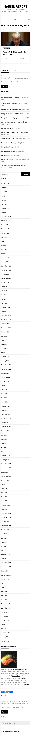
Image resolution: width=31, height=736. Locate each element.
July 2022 (4, 385)
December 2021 (6, 414)
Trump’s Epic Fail (6, 147)
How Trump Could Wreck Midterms (11, 103)
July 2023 (4, 336)
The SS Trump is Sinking (8, 143)
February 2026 (5, 208)
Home (3, 731)
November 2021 (6, 418)
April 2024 (4, 299)
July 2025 (4, 237)
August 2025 (5, 233)
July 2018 (4, 583)
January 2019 (5, 558)
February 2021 (5, 455)
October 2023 (5, 324)
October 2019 (5, 521)
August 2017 (5, 620)
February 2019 (5, 554)
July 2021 (4, 435)
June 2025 (4, 241)
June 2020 (4, 488)
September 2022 (6, 377)
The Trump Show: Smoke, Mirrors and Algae (14, 122)
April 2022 (4, 398)
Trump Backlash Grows (8, 151)
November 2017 (6, 612)
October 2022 (5, 373)
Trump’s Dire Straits (7, 155)
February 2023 (5, 357)
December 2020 (6, 464)
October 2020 (5, 472)
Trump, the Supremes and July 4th (11, 114)
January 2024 (5, 311)
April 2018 (4, 596)
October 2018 (5, 571)
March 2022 (4, 402)
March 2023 (4, 352)
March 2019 (4, 550)
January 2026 (5, 212)
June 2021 (4, 439)
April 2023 (4, 348)
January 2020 (5, 509)
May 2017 (4, 628)
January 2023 (5, 361)
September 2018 (6, 575)
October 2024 (5, 274)
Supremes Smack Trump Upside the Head (13, 165)
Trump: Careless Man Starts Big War (12, 159)
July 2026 (4, 188)
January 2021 (5, 460)
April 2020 (4, 497)
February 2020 (5, 505)
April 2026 (4, 200)
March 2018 (4, 600)
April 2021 (4, 447)
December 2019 (6, 513)
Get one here (16, 676)
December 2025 (6, 216)
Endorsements (9, 731)
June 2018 (4, 587)
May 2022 (4, 394)
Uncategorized (6, 48)
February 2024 (5, 307)
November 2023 (6, 319)
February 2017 (5, 633)
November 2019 (6, 517)
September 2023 (6, 328)
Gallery (27, 684)
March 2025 (4, 253)
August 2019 (5, 530)
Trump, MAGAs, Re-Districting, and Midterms (14, 132)
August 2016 (5, 641)
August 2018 (5, 579)
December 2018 (6, 563)
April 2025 (4, 249)
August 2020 (5, 480)
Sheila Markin (9, 59)
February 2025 (5, 258)
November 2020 (6, 468)
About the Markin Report (8, 732)
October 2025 (5, 225)
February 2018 (5, 604)
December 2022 (6, 365)
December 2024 (6, 266)
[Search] (29, 20)
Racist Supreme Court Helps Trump (11, 138)
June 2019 (4, 538)
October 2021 (5, 422)
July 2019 (4, 534)
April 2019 (4, 546)
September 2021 (6, 427)
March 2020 (4, 501)
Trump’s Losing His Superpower (10, 118)
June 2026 (4, 192)
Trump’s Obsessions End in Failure (11, 97)
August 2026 (5, 183)
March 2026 (4, 204)
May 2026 (4, 196)
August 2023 (5, 332)
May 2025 (4, 245)
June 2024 (4, 291)
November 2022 (6, 369)
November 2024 (6, 270)
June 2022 (4, 389)
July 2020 (4, 484)
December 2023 (6, 315)
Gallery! (23, 678)
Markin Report (15, 6)
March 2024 (4, 303)
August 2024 (5, 282)
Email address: (5, 82)
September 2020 (6, 476)
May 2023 (4, 344)
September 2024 (6, 278)
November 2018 (6, 567)
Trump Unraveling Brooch (18, 669)
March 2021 (4, 451)
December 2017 (6, 608)
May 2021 (4, 443)
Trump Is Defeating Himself (9, 128)
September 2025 (6, 229)
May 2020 (4, 492)
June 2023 (4, 340)
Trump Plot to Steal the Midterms (11, 109)
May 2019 (4, 542)
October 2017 (5, 616)
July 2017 (4, 624)
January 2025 (5, 262)
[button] (15, 20)
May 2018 (4, 591)
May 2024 (4, 295)
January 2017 (5, 637)
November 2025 (6, 221)
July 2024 (4, 286)
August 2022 (5, 381)
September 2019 (6, 525)
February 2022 (5, 406)
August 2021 (5, 431)
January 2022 (5, 410)
